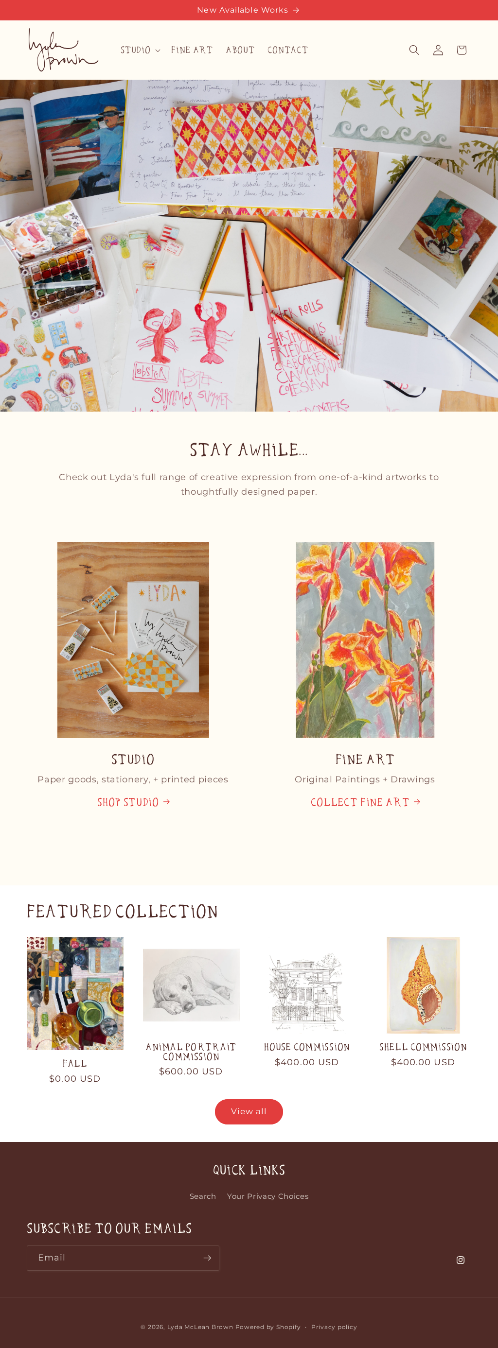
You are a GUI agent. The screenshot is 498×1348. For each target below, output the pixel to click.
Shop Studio (128, 802)
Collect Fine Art (360, 802)
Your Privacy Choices (267, 1196)
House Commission (307, 1047)
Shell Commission (423, 1047)
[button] (139, 50)
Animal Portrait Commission (190, 1051)
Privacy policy (334, 1327)
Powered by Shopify (268, 1327)
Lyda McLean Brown (200, 1327)
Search (203, 1196)
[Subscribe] (207, 1258)
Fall (75, 1063)
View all (249, 1111)
